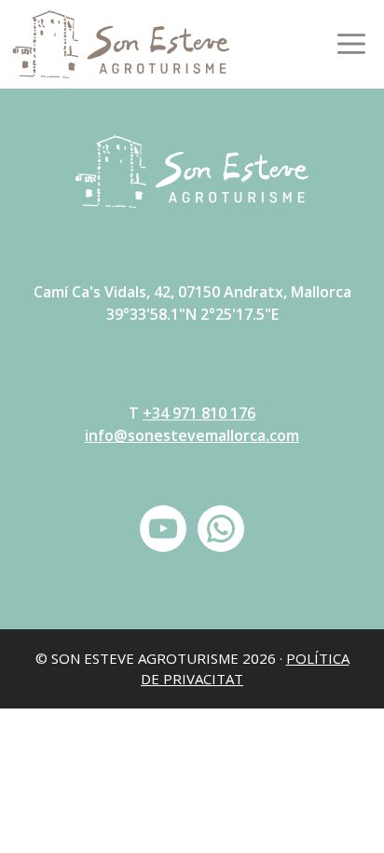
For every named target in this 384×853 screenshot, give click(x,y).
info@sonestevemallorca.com (192, 435)
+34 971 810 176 (199, 413)
